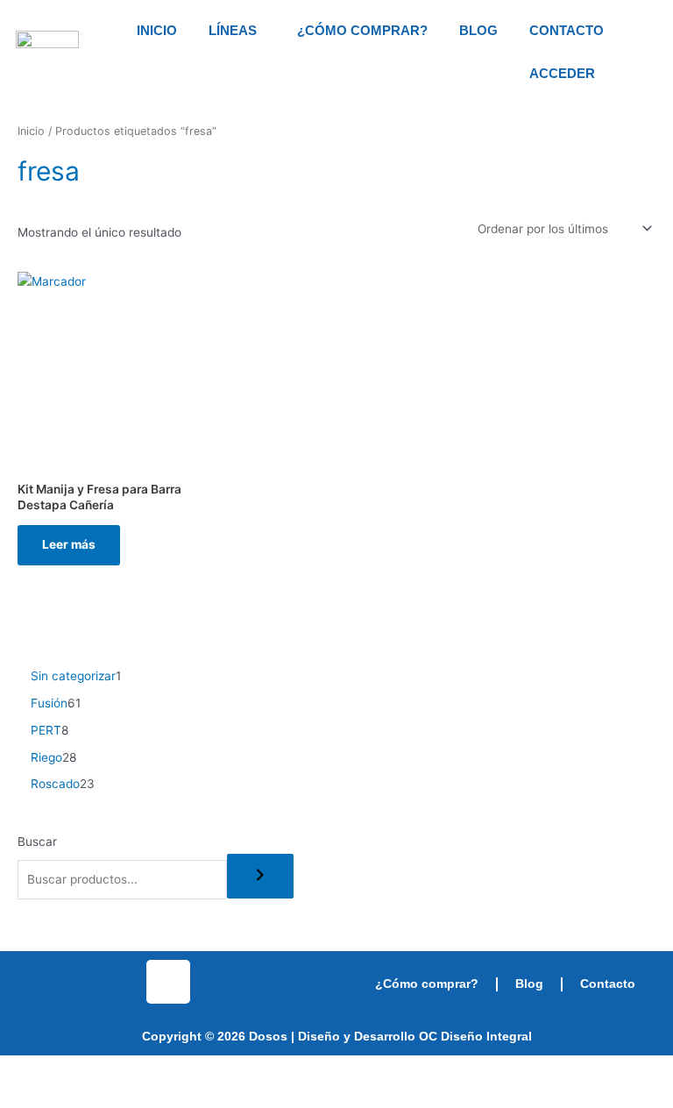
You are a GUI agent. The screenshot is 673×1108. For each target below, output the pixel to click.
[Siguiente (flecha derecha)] (77, 1095)
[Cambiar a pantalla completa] (77, 1069)
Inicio (157, 30)
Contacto (566, 30)
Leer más (69, 544)
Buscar (37, 842)
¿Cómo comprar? (362, 30)
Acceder (562, 73)
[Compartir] (129, 1069)
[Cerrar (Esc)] (182, 1069)
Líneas (233, 30)
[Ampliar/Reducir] (24, 1069)
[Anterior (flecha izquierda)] (24, 1095)
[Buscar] (260, 876)
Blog (478, 30)
